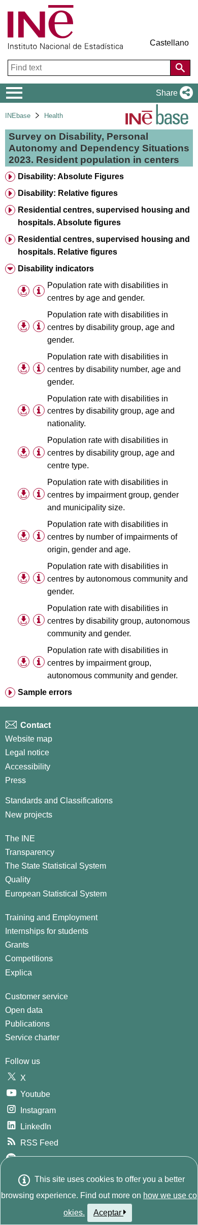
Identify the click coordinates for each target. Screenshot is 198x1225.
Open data (24, 1010)
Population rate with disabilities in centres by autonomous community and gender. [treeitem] (117, 579)
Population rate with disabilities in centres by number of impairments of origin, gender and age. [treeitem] (112, 537)
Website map (28, 738)
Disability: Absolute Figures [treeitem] (71, 176)
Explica (18, 972)
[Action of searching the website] (180, 68)
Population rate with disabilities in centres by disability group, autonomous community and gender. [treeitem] (118, 621)
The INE (20, 838)
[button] (172, 93)
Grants (17, 945)
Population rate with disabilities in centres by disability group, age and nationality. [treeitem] (111, 411)
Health (53, 115)
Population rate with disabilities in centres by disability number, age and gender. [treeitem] (114, 369)
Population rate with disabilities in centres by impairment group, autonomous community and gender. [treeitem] (112, 663)
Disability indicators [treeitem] (56, 268)
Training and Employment (51, 917)
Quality (17, 879)
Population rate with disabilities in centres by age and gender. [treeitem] (107, 291)
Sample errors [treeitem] (45, 692)
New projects (28, 814)
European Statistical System (56, 893)
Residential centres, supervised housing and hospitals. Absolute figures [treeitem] (104, 216)
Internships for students (46, 931)
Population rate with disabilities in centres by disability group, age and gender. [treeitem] (111, 327)
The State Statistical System (55, 866)
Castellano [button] (169, 42)
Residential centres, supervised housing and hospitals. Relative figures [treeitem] (104, 245)
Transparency (29, 852)
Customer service (36, 996)
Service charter (32, 1037)
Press (15, 780)
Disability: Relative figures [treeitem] (68, 193)
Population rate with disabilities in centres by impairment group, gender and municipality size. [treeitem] (113, 495)
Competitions (29, 958)
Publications (27, 1023)
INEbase (17, 115)
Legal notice (27, 752)
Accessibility (27, 766)
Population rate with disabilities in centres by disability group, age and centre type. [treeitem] (111, 453)
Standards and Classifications (59, 800)
